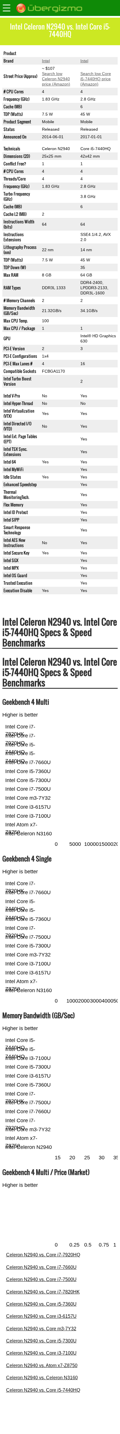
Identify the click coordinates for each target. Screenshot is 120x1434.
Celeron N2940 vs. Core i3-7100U (41, 1353)
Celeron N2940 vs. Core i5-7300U (41, 1340)
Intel (46, 61)
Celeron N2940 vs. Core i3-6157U (41, 1316)
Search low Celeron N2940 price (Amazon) (56, 78)
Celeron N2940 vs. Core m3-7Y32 (41, 1328)
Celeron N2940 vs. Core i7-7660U (41, 1267)
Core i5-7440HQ (95, 53)
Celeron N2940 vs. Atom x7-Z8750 (41, 1365)
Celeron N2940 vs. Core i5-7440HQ (43, 1390)
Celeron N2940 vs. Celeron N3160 (42, 1377)
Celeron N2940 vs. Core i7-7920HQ (43, 1254)
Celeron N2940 (56, 53)
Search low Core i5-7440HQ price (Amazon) (95, 78)
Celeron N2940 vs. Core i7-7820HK (43, 1291)
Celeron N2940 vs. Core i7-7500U (41, 1279)
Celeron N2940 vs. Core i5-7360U (41, 1304)
